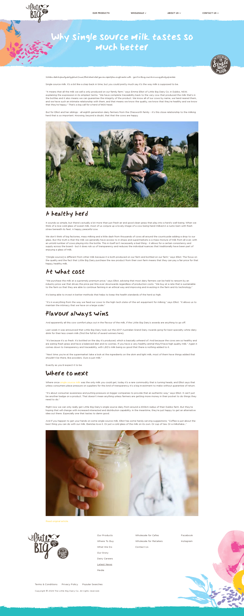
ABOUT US (173, 13)
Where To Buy (105, 541)
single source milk (70, 382)
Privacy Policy (70, 584)
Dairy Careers (105, 559)
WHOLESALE (138, 13)
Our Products (105, 535)
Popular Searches (92, 584)
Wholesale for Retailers (149, 541)
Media (100, 570)
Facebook (187, 535)
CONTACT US (209, 13)
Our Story (103, 553)
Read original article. (57, 521)
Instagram (187, 541)
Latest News (104, 564)
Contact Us (141, 547)
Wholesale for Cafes (147, 535)
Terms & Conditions (46, 584)
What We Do (104, 547)
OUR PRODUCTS (101, 13)
